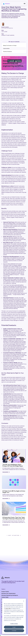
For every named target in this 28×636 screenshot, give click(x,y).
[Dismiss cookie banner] (23, 601)
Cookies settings (14, 623)
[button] (24, 3)
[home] (6, 3)
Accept (14, 627)
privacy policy (8, 608)
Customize (14, 630)
